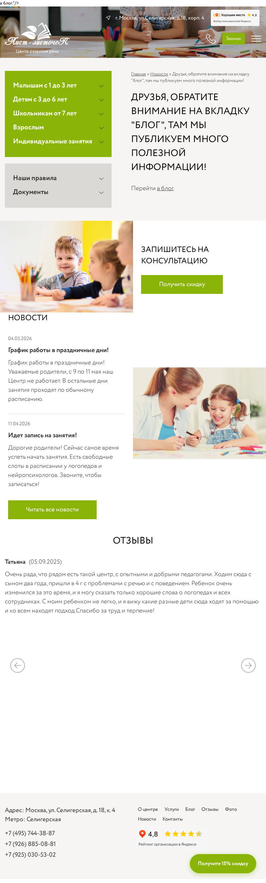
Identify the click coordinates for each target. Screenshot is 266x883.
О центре (148, 809)
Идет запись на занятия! (42, 435)
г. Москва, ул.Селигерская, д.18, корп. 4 (159, 18)
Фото (231, 809)
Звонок (233, 38)
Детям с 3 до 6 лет (40, 100)
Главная (138, 74)
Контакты (173, 819)
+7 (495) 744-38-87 (30, 833)
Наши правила (35, 178)
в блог (165, 188)
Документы (30, 192)
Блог (190, 809)
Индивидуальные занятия (52, 142)
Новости (159, 74)
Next (248, 665)
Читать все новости (52, 509)
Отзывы (210, 809)
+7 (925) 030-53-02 (30, 855)
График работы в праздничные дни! (58, 350)
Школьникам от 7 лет (45, 114)
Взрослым (28, 128)
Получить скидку (182, 284)
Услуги (171, 809)
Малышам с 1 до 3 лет (45, 86)
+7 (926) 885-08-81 (30, 844)
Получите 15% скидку (223, 863)
